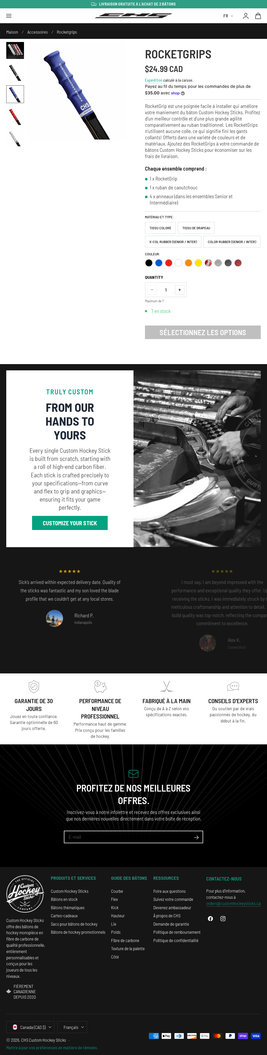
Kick (115, 907)
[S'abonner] (196, 837)
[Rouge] (169, 263)
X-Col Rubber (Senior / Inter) (173, 241)
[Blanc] (179, 263)
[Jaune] (198, 263)
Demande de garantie (171, 923)
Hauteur (118, 915)
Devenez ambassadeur (172, 907)
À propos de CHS (166, 915)
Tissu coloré (160, 228)
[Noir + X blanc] (228, 263)
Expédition (153, 79)
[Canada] (208, 263)
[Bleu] (159, 263)
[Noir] (149, 263)
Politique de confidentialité (175, 940)
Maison (12, 31)
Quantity (154, 277)
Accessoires (37, 31)
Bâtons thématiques (67, 907)
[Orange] (188, 263)
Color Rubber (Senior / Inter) (232, 241)
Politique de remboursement (177, 932)
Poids (115, 932)
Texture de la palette (128, 948)
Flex (114, 899)
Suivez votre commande (173, 899)
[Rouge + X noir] (238, 263)
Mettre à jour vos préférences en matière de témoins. (52, 1047)
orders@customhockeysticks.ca (233, 903)
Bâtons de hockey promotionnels (78, 932)
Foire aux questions (169, 891)
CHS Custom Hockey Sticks (43, 1039)
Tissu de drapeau (196, 228)
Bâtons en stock (64, 899)
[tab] (15, 50)
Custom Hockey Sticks (69, 891)
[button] (8, 15)
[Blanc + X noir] (218, 263)
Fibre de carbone (125, 940)
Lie (113, 923)
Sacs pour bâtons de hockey (74, 923)
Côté (115, 956)
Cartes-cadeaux (64, 915)
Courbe (117, 891)
